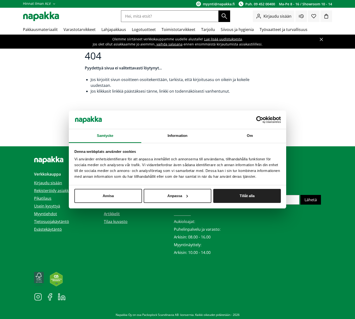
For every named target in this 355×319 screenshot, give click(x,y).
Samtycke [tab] (105, 136)
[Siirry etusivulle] (41, 16)
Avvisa (108, 196)
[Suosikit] (314, 16)
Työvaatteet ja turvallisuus (283, 29)
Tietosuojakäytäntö (51, 221)
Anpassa (174, 196)
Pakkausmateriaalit (40, 29)
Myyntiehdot (45, 213)
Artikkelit (112, 213)
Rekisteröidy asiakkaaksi (56, 190)
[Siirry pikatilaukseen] (301, 16)
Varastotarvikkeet (80, 29)
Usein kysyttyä (47, 206)
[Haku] (224, 16)
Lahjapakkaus (113, 29)
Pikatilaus (42, 198)
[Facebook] (50, 296)
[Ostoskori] (326, 16)
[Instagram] (38, 296)
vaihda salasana (169, 44)
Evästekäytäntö (48, 229)
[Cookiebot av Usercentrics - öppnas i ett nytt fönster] (260, 119)
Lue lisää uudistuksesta (223, 39)
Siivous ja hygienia (237, 29)
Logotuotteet (144, 29)
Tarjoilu (208, 29)
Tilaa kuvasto (116, 221)
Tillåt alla (247, 196)
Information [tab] (177, 136)
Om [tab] (250, 136)
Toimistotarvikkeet (178, 29)
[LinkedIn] (62, 296)
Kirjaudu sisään (277, 16)
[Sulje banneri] (321, 39)
